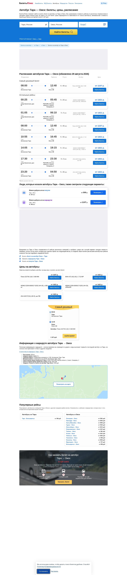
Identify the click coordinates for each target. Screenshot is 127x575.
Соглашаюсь (43, 571)
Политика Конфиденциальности (49, 566)
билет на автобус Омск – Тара (37, 256)
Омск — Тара (37, 39)
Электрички (78, 3)
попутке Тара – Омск (36, 261)
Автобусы (56, 3)
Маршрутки (63, 3)
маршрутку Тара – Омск (36, 259)
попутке (47, 190)
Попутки (71, 3)
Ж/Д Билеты (48, 3)
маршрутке (48, 200)
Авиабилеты (39, 3)
